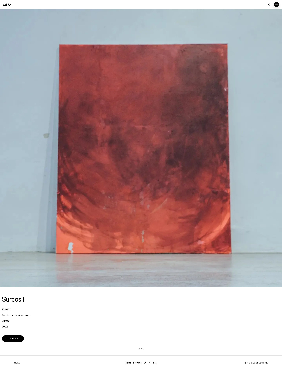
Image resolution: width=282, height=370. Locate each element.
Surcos (5, 320)
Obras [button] (128, 363)
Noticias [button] (153, 363)
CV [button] (145, 363)
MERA (7, 4)
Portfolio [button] (137, 363)
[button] (276, 5)
